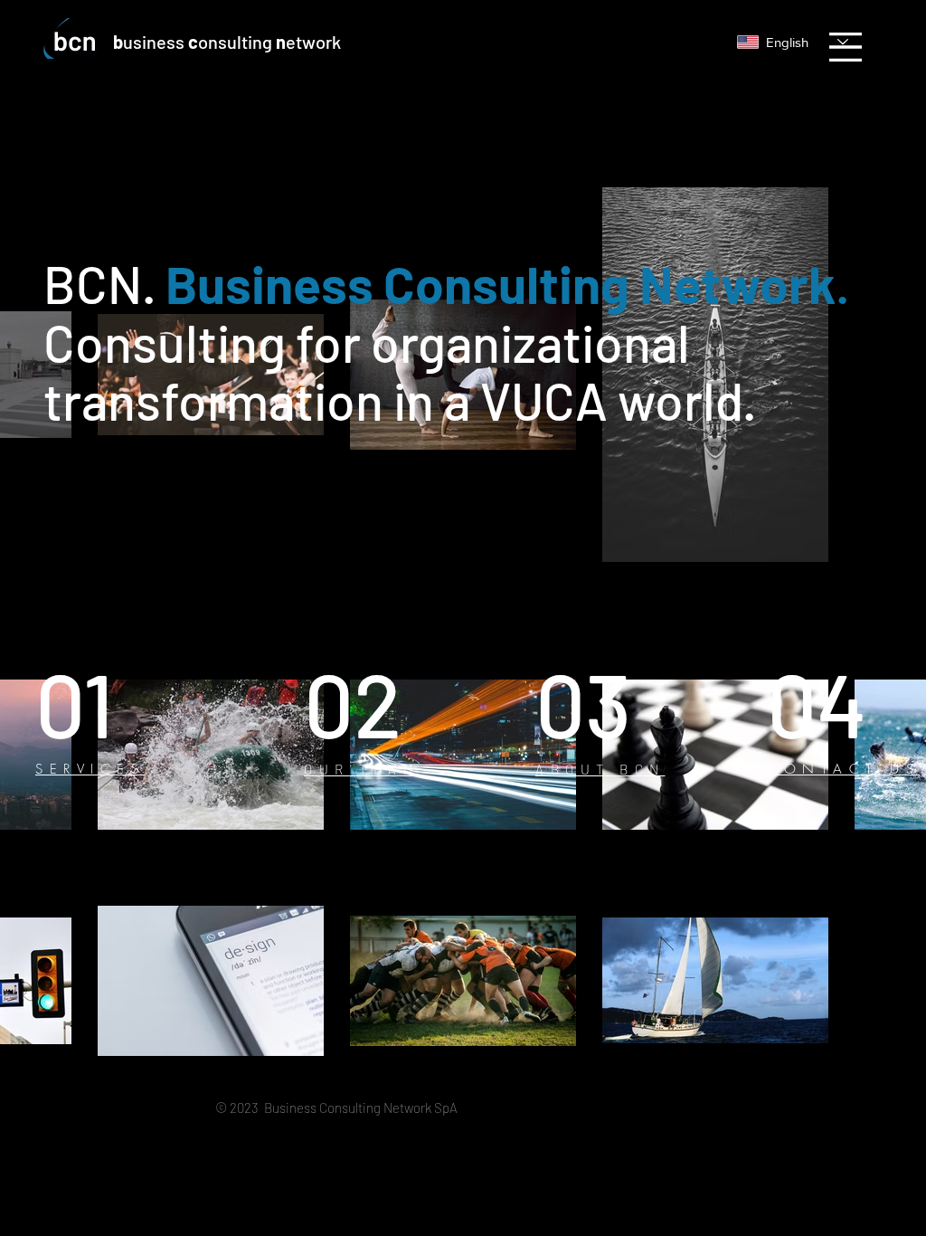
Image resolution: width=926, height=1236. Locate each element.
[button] (845, 47)
